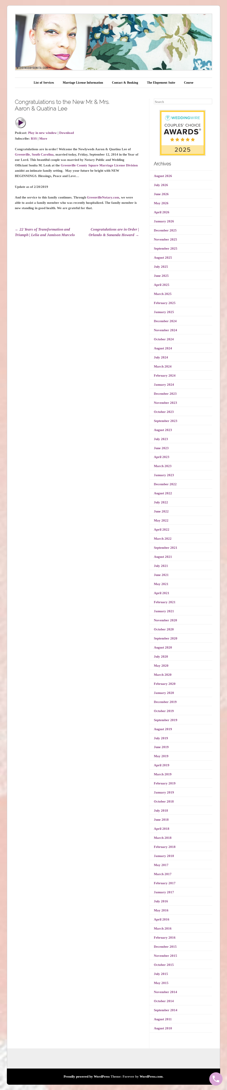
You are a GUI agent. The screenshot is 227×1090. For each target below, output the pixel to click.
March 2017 (163, 874)
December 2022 (165, 484)
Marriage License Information (83, 82)
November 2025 (165, 239)
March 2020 (163, 674)
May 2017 (161, 865)
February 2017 (165, 883)
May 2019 (161, 756)
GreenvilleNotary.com (103, 197)
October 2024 (164, 339)
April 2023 (161, 457)
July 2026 (161, 185)
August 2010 (163, 1028)
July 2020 (161, 656)
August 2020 (163, 647)
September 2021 (165, 547)
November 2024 (165, 330)
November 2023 (165, 402)
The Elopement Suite (161, 82)
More (43, 138)
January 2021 (164, 611)
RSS (34, 138)
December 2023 (165, 393)
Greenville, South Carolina (34, 154)
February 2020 (165, 684)
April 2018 (161, 828)
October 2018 (164, 801)
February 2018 (165, 847)
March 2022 (163, 538)
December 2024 (165, 321)
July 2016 (161, 901)
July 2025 (161, 266)
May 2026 (161, 203)
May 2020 (161, 665)
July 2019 (161, 738)
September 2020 (165, 638)
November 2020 (165, 620)
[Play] (20, 127)
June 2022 (161, 511)
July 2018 (161, 810)
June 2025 (161, 275)
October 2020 (164, 629)
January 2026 (164, 221)
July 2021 (161, 566)
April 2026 (161, 212)
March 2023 (163, 466)
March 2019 (163, 774)
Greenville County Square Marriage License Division (99, 165)
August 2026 (163, 176)
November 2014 (165, 992)
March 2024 (163, 366)
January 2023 (164, 475)
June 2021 (161, 575)
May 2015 (161, 983)
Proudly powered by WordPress (87, 1076)
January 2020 (164, 693)
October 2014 (164, 1001)
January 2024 (164, 384)
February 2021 (165, 602)
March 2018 (163, 838)
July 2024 (161, 357)
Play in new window (42, 133)
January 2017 (164, 892)
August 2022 (163, 493)
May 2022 (161, 520)
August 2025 (163, 257)
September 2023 (165, 421)
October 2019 (164, 711)
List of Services (44, 82)
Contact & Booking (125, 82)
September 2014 (165, 1010)
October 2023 (164, 412)
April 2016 (161, 919)
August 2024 (163, 348)
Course (188, 82)
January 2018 (164, 856)
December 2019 (165, 702)
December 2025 (165, 230)
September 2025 (165, 248)
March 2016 (163, 928)
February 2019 (165, 783)
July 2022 (161, 502)
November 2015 (165, 955)
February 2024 (165, 375)
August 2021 (163, 556)
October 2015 (164, 965)
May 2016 (161, 910)
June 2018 (161, 819)
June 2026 (161, 194)
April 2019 (161, 765)
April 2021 (161, 593)
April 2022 (161, 529)
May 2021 (161, 584)
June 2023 (161, 448)
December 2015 (165, 946)
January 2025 (164, 312)
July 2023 (161, 439)
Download (66, 133)
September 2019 (165, 720)
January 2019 (164, 792)
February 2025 (165, 303)
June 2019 (161, 747)
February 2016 (165, 937)
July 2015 (161, 974)
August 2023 (163, 430)
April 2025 (161, 285)
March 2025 (163, 294)
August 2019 (163, 729)
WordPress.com (151, 1076)
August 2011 (163, 1019)
